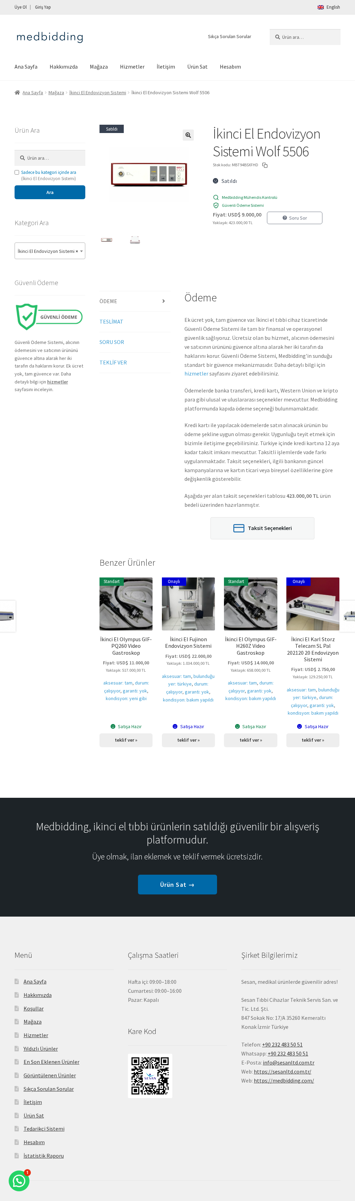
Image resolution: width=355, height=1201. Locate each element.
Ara (50, 192)
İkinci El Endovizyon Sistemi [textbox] (48, 251)
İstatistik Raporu (44, 1155)
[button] (188, 135)
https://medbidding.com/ (284, 1080)
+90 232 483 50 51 (288, 1053)
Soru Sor (298, 218)
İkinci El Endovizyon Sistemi (97, 92)
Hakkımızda (64, 66)
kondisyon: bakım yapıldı (188, 700)
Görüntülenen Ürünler (50, 1075)
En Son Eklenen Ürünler (51, 1061)
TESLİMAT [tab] (111, 321)
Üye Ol (21, 7)
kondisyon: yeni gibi (126, 698)
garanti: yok (135, 691)
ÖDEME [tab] (108, 301)
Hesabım (230, 66)
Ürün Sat (197, 66)
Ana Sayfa (26, 66)
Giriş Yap (43, 7)
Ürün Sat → (177, 885)
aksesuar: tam (117, 683)
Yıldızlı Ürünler (41, 1048)
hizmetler (196, 373)
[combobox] (50, 250)
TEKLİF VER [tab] (113, 362)
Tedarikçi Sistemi (44, 1128)
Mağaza (99, 66)
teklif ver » (126, 740)
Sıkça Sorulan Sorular (229, 36)
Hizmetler (132, 66)
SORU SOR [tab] (111, 341)
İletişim (166, 66)
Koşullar (34, 1008)
